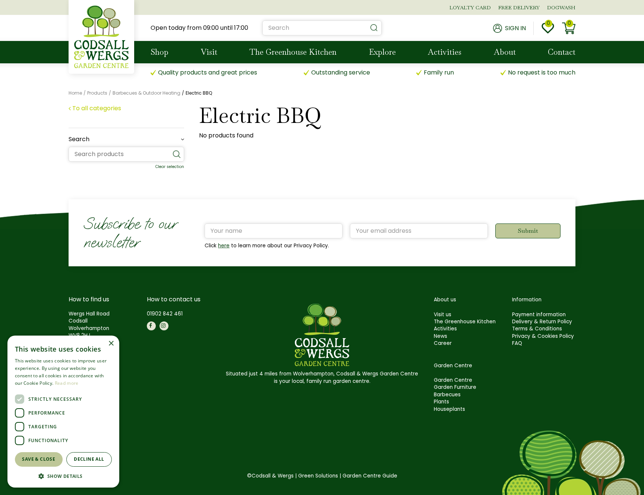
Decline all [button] (89, 459)
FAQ (517, 343)
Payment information (539, 314)
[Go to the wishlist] (548, 28)
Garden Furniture (455, 387)
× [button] (111, 343)
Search (79, 139)
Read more (67, 383)
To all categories (96, 108)
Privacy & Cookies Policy (543, 336)
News (440, 336)
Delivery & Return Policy (542, 321)
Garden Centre (453, 380)
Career (443, 343)
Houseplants (449, 409)
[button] (63, 476)
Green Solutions (318, 475)
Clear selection (169, 166)
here (224, 245)
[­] (151, 325)
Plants (441, 401)
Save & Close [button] (38, 459)
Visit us (442, 314)
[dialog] (63, 412)
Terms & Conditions (537, 328)
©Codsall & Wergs (270, 475)
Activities (445, 328)
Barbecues (447, 394)
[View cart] (568, 28)
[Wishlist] (548, 28)
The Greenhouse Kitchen (465, 321)
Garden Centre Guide (369, 475)
